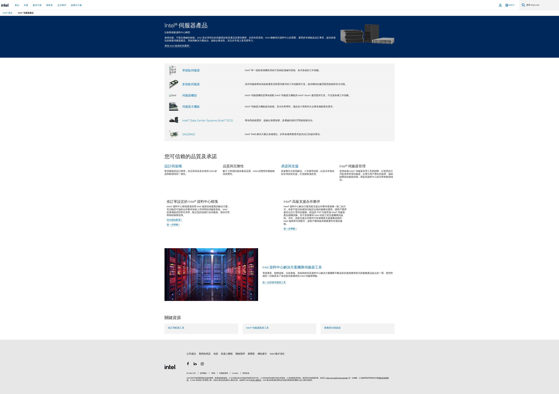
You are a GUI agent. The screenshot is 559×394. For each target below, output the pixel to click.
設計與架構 (173, 166)
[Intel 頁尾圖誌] (170, 366)
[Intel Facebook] (187, 364)
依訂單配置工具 (176, 327)
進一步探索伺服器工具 (274, 282)
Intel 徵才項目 (277, 353)
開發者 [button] (49, 5)
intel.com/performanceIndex (337, 378)
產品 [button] (17, 5)
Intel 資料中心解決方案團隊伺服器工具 (292, 267)
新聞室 (251, 353)
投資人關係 (227, 353)
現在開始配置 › (174, 219)
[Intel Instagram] (202, 364)
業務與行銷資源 (332, 327)
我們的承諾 (204, 353)
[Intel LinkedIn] (195, 364)
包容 (215, 353)
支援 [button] (26, 5)
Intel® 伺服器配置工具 (257, 327)
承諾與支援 (290, 166)
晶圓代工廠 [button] (76, 5)
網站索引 (262, 353)
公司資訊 (191, 353)
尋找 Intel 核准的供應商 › (177, 45)
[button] (279, 169)
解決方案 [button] (37, 5)
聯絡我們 (240, 353)
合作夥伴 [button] (62, 5)
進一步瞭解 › (173, 224)
